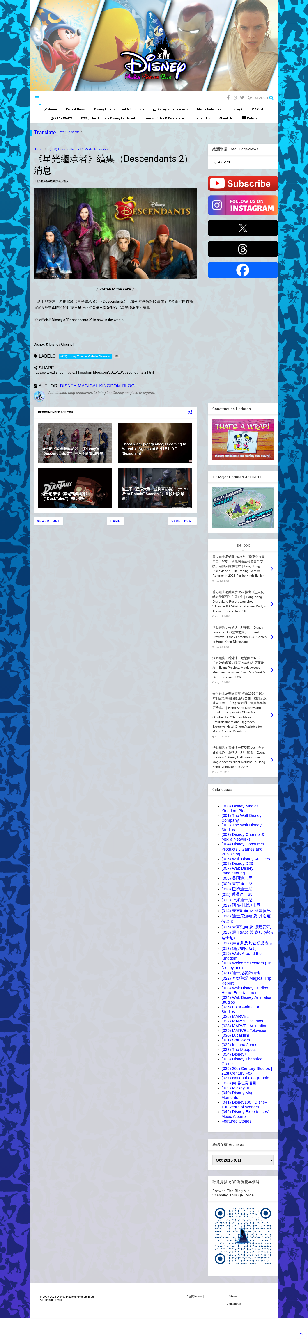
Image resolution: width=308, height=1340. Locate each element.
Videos (251, 118)
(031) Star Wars (235, 1040)
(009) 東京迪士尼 (236, 883)
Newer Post (48, 521)
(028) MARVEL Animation (244, 1026)
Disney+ (236, 109)
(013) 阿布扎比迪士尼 (240, 905)
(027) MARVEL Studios (242, 1021)
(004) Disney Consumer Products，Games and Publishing (242, 849)
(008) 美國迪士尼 (236, 878)
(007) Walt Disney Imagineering (237, 870)
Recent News (75, 109)
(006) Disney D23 (237, 863)
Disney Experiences (171, 109)
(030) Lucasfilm (235, 1035)
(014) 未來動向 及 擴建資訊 (246, 910)
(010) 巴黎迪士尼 (236, 889)
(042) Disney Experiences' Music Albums (245, 1114)
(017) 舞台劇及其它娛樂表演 (247, 943)
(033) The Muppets (238, 1049)
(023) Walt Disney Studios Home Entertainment (244, 990)
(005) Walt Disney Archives (245, 859)
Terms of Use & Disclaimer (164, 118)
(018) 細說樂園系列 (238, 948)
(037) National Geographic (245, 1078)
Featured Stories (236, 1121)
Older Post (182, 521)
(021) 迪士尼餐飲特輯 (240, 973)
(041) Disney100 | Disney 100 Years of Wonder (244, 1104)
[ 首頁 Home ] (195, 1296)
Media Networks (209, 109)
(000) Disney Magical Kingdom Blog (240, 808)
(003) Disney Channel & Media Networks (79, 149)
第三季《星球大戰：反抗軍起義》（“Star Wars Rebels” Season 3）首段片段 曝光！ (155, 494)
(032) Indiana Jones (239, 1045)
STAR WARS (63, 118)
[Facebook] (228, 97)
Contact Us (201, 118)
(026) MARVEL (235, 1016)
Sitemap (234, 1296)
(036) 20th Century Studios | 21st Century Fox (246, 1070)
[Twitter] (242, 97)
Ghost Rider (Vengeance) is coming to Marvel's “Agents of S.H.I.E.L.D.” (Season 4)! (154, 448)
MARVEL (257, 109)
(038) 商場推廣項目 (238, 1083)
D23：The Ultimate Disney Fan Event (108, 118)
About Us (226, 118)
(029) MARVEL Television (244, 1030)
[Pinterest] (250, 97)
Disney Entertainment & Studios (117, 109)
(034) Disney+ (234, 1054)
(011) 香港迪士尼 (236, 894)
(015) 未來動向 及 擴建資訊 (246, 927)
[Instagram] (235, 97)
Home (52, 109)
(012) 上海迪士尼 (236, 900)
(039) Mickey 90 (235, 1088)
